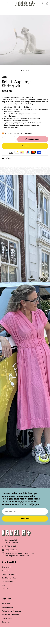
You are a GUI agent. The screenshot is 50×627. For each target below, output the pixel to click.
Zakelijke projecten (9, 578)
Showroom (6, 622)
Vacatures (5, 589)
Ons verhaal (6, 567)
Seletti (4, 77)
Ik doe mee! (25, 518)
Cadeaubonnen (7, 581)
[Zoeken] (7, 3)
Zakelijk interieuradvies (10, 615)
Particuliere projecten (10, 574)
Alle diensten (7, 604)
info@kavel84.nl (11, 550)
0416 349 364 (10, 546)
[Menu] (2, 3)
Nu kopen (25, 146)
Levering (6, 158)
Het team (5, 570)
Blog (3, 585)
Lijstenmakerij (7, 618)
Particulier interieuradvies (11, 611)
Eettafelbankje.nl (8, 607)
